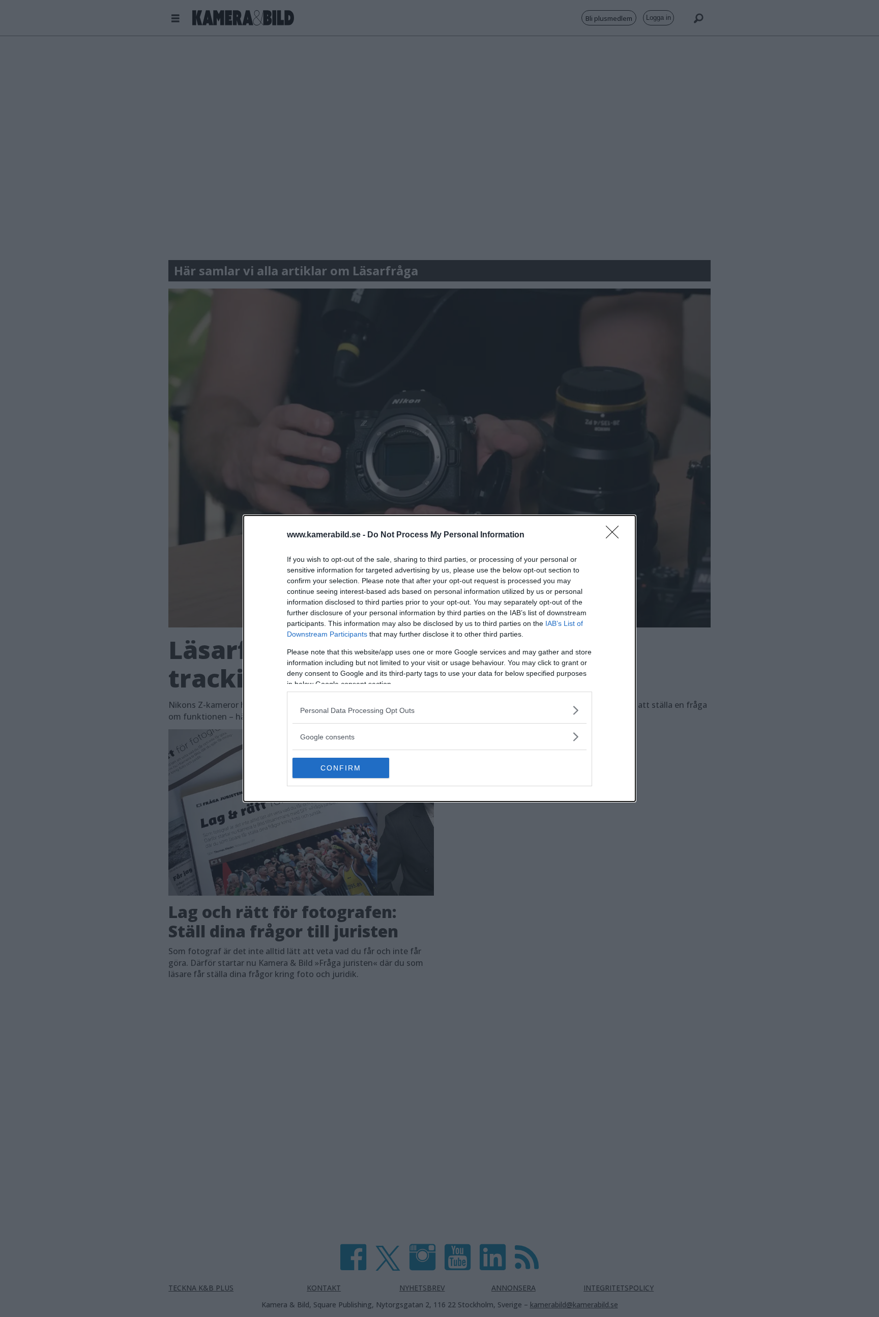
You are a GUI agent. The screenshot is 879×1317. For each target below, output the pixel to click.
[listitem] (439, 710)
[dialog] (439, 658)
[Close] (615, 535)
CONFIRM (340, 768)
